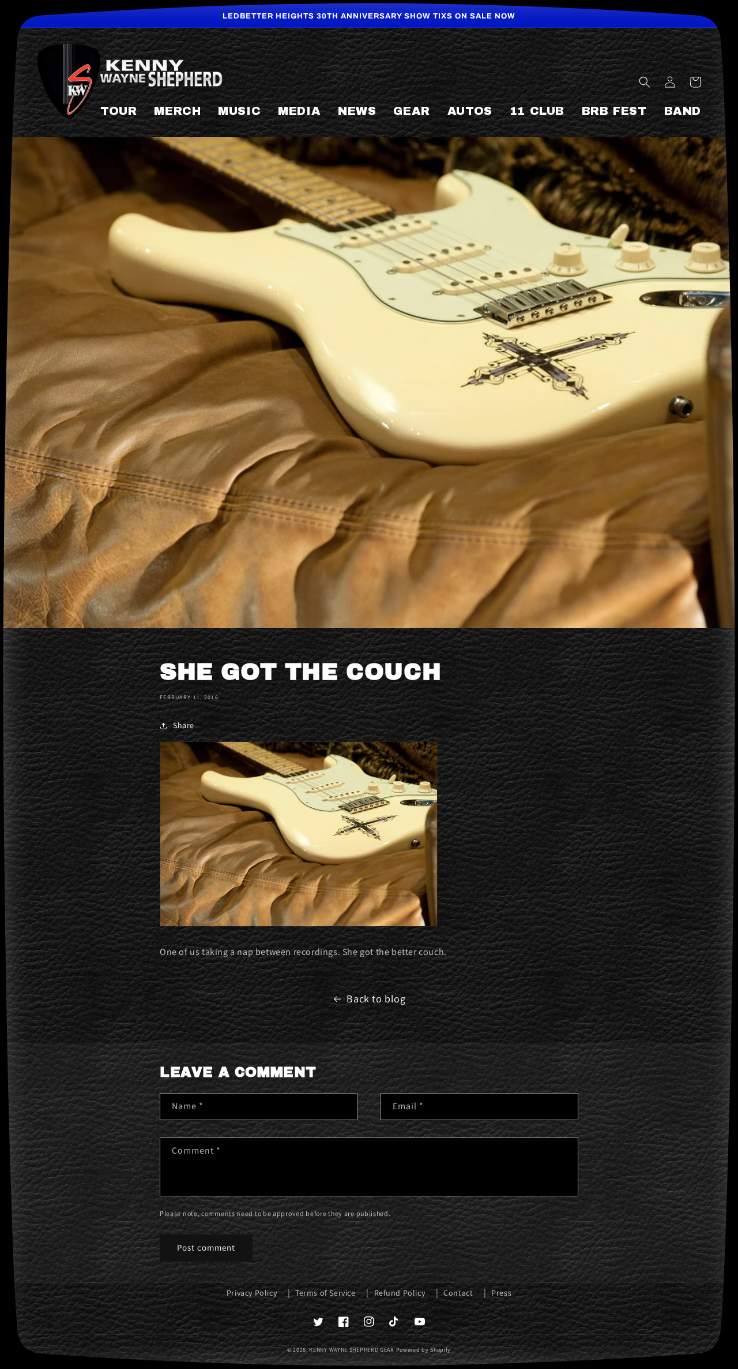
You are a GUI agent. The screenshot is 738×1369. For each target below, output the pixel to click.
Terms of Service (325, 1293)
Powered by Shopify (423, 1349)
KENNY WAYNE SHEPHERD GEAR (351, 1349)
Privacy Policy (252, 1293)
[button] (644, 82)
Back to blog (376, 998)
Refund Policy (400, 1293)
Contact (458, 1293)
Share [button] (183, 725)
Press (501, 1293)
